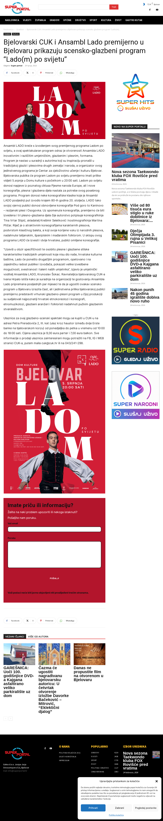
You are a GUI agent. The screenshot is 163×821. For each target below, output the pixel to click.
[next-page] (11, 719)
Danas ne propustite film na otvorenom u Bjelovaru (88, 674)
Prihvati (93, 807)
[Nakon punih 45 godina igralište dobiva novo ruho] (120, 293)
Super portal (16, 65)
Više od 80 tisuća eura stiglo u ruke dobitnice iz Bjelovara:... (142, 213)
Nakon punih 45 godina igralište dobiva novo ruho (144, 295)
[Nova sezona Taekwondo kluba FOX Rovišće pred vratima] (135, 150)
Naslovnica (8, 29)
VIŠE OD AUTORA (38, 636)
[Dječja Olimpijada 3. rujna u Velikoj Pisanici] (120, 234)
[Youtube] (157, 10)
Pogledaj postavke (145, 807)
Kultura (16, 34)
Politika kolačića (116, 815)
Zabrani (119, 807)
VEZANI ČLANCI (14, 636)
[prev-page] (5, 719)
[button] (156, 781)
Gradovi (20, 29)
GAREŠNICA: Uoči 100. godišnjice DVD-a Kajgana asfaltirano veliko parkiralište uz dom (19, 682)
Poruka (11, 538)
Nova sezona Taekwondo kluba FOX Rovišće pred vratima (135, 175)
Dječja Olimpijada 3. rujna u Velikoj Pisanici (143, 236)
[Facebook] (150, 10)
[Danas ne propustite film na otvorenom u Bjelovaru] (89, 654)
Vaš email (13, 523)
